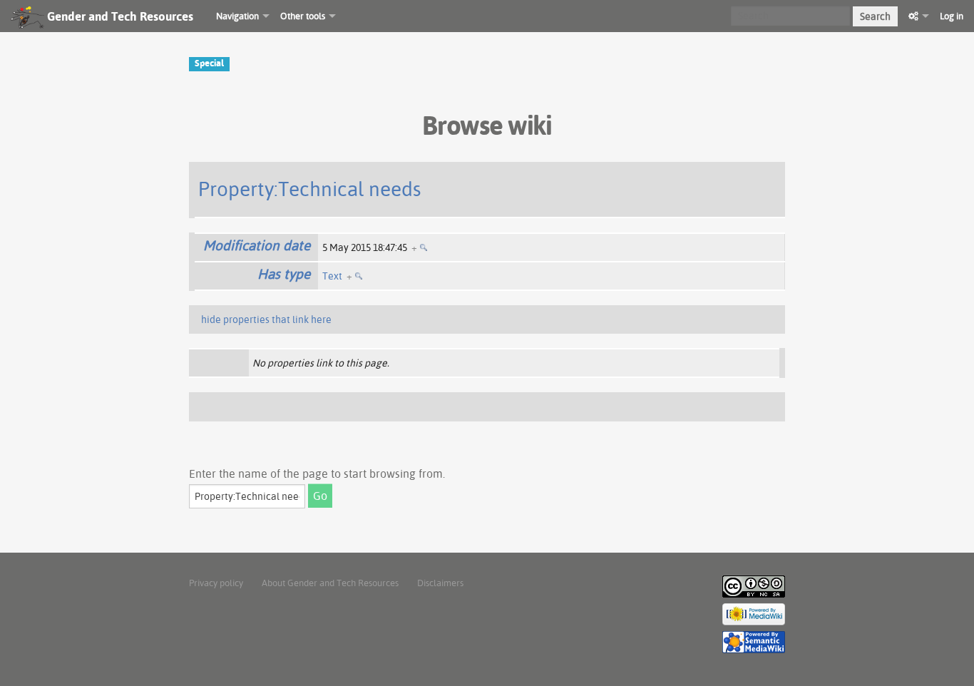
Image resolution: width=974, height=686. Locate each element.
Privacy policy (216, 582)
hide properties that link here (266, 319)
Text (332, 276)
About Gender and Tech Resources (330, 582)
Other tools (302, 15)
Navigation (237, 15)
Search (875, 16)
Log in (951, 15)
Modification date (256, 245)
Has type (283, 273)
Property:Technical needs (309, 188)
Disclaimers (440, 582)
